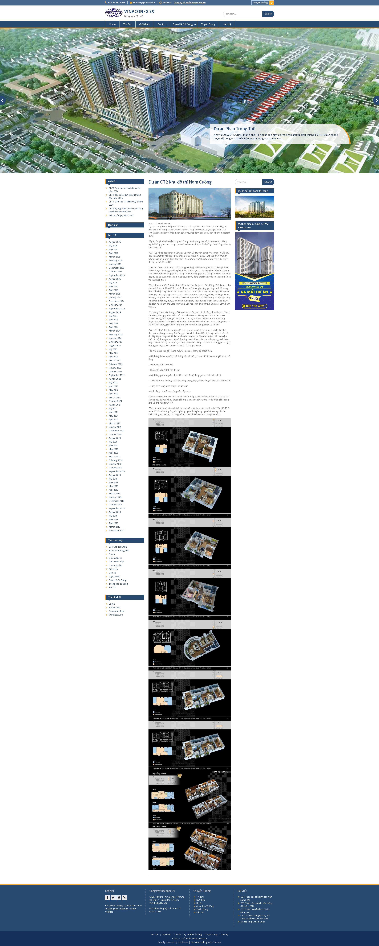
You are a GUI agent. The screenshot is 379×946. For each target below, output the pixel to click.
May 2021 (113, 415)
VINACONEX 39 (139, 11)
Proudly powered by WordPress (173, 942)
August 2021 (115, 404)
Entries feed (114, 607)
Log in (112, 603)
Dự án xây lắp (115, 565)
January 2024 (115, 338)
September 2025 (117, 275)
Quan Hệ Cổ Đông (183, 24)
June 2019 (113, 482)
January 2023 (115, 367)
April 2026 (113, 253)
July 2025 (113, 282)
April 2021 (113, 419)
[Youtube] (118, 897)
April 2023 (113, 356)
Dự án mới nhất (116, 561)
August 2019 (115, 475)
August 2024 (115, 312)
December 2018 (116, 500)
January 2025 (115, 297)
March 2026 (114, 256)
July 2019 (113, 478)
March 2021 (114, 423)
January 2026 (115, 264)
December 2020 (116, 430)
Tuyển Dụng (208, 24)
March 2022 (114, 397)
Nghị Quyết (114, 576)
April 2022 (113, 393)
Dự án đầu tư (115, 557)
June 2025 (113, 286)
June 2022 (113, 386)
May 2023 (113, 352)
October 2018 (115, 504)
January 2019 (115, 497)
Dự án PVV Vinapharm (235, 128)
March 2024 (114, 330)
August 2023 (115, 345)
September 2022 (117, 375)
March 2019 (114, 493)
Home (112, 24)
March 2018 (114, 526)
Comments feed (116, 611)
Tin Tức (127, 24)
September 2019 (117, 471)
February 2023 (116, 364)
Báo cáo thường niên (119, 550)
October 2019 (115, 467)
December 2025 (116, 267)
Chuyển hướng (260, 2)
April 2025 (113, 290)
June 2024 (113, 319)
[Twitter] (113, 897)
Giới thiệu (144, 24)
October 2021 (115, 401)
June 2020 (113, 445)
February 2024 (116, 334)
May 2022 (113, 389)
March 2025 (114, 293)
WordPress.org (116, 614)
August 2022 (115, 378)
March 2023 (114, 360)
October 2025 (115, 271)
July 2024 (113, 315)
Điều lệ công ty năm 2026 (121, 215)
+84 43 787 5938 (116, 2)
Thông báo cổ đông (118, 583)
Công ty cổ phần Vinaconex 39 (190, 2)
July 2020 (113, 441)
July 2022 (113, 382)
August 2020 (115, 438)
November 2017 (116, 530)
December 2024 (116, 301)
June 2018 (113, 519)
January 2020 (115, 463)
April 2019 (113, 489)
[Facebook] (107, 897)
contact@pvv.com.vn (144, 2)
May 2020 (113, 449)
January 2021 (115, 426)
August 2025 (115, 278)
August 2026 (115, 241)
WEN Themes (214, 942)
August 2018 (115, 512)
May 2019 (113, 486)
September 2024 (117, 308)
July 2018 (113, 515)
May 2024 (113, 323)
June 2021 (113, 412)
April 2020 (113, 452)
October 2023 (115, 341)
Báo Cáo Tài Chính (118, 546)
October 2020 (115, 434)
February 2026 (116, 260)
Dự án (161, 24)
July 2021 (113, 408)
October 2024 (115, 304)
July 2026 (113, 245)
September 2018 (117, 508)
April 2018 (113, 523)
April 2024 (113, 327)
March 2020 (114, 456)
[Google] (124, 897)
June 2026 (113, 249)
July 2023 (113, 349)
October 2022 (115, 371)
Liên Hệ (227, 24)
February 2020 (116, 460)
